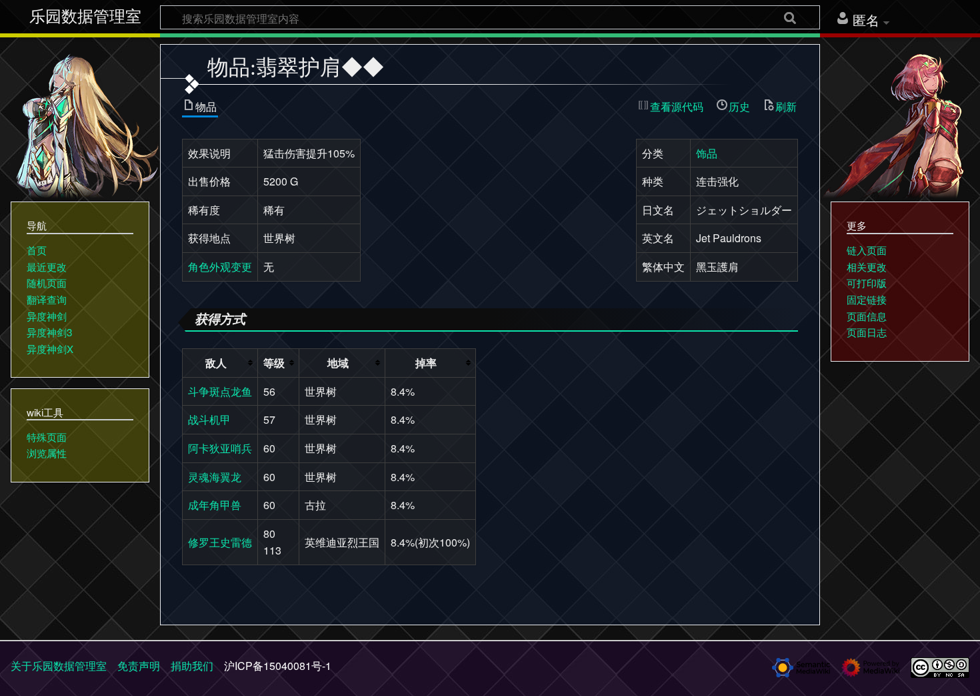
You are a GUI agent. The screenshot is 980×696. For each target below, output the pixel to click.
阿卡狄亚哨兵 (220, 448)
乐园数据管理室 (85, 16)
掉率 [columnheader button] (426, 362)
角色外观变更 (220, 266)
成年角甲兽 (214, 504)
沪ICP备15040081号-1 (277, 665)
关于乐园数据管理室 (59, 665)
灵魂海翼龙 (214, 476)
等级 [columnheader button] (274, 362)
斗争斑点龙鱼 (220, 391)
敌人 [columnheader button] (216, 362)
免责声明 (138, 665)
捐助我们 (192, 665)
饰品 (706, 153)
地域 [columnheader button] (338, 362)
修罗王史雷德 (220, 542)
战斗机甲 (209, 419)
